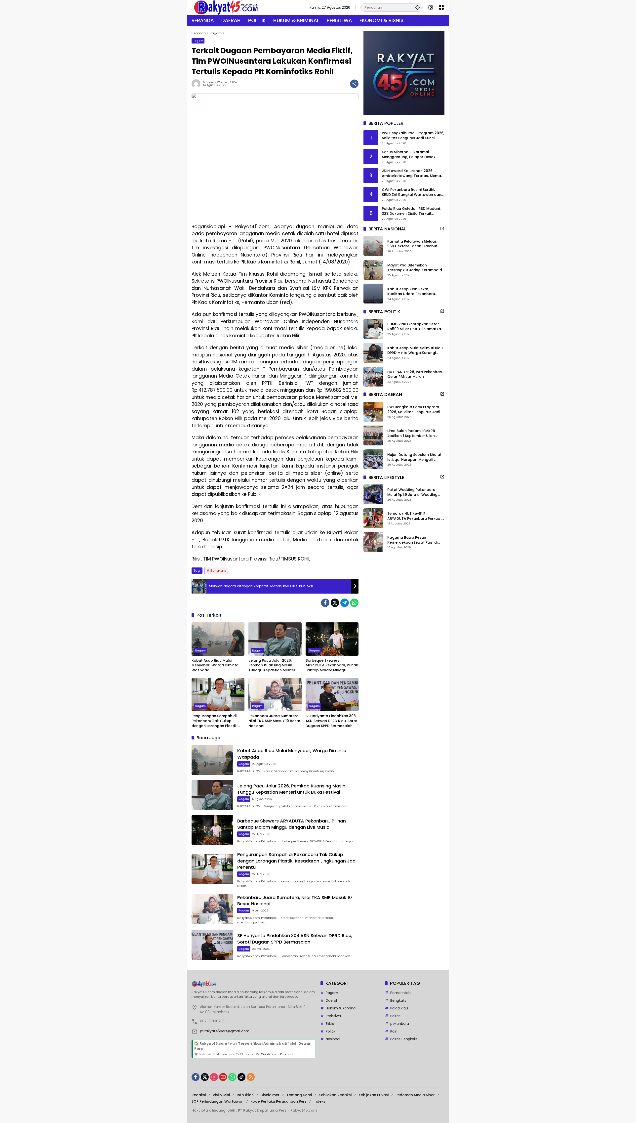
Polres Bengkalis (403, 1039)
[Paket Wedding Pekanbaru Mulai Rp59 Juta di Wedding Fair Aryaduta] (373, 494)
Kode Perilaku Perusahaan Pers (278, 1101)
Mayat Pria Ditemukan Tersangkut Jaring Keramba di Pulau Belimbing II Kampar (415, 268)
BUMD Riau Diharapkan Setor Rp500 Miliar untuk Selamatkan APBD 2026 (415, 327)
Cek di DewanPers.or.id (277, 1054)
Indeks (319, 1101)
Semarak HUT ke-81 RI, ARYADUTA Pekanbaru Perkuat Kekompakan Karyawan (414, 516)
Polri (393, 1031)
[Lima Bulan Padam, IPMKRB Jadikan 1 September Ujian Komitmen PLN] (373, 435)
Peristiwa (333, 1015)
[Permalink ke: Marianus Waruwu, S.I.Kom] (197, 83)
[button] (418, 7)
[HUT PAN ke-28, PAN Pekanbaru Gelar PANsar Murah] (373, 377)
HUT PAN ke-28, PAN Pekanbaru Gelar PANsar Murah (415, 374)
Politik (330, 1031)
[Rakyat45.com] (226, 7)
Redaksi (199, 1094)
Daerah (332, 1000)
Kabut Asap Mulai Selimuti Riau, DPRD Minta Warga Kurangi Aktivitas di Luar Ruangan (415, 350)
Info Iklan (245, 1094)
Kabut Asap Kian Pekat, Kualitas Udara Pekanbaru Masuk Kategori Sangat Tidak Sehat (414, 292)
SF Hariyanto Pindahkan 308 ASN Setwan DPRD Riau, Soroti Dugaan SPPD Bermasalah (332, 721)
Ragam (198, 41)
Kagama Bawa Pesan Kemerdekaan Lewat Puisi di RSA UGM (412, 540)
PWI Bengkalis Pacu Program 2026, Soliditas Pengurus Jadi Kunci (413, 136)
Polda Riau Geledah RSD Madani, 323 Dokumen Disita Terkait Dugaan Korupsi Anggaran (411, 211)
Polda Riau (399, 1008)
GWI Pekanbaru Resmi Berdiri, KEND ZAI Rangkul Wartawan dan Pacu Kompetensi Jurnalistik (411, 192)
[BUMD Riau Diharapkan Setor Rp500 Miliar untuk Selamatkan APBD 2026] (373, 329)
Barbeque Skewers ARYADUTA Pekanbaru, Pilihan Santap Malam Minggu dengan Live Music (332, 665)
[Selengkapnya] (442, 228)
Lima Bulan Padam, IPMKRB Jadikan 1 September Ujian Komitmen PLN (411, 433)
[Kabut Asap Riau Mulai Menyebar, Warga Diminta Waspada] (218, 639)
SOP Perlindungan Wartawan (217, 1101)
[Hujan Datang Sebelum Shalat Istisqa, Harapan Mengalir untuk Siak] (373, 459)
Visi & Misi (221, 1094)
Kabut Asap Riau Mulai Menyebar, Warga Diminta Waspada (215, 665)
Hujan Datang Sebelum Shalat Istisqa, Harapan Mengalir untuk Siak (414, 457)
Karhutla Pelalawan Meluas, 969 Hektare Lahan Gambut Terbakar (412, 244)
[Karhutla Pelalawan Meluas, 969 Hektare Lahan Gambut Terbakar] (373, 246)
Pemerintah (400, 992)
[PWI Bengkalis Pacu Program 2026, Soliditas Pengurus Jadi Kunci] (373, 412)
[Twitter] (335, 603)
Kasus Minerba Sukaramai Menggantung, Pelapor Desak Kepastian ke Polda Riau (409, 155)
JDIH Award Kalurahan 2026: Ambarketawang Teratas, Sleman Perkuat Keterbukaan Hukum (412, 173)
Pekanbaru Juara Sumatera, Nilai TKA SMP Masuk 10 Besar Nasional (274, 721)
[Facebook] (325, 603)
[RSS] (251, 1077)
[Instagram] (214, 1077)
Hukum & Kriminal (341, 1008)
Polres (395, 1015)
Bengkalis (218, 570)
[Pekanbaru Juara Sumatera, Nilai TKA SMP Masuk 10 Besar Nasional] (274, 694)
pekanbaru (399, 1023)
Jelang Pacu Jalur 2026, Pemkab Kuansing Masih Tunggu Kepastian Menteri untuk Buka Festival (272, 665)
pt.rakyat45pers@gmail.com (224, 1031)
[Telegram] (344, 603)
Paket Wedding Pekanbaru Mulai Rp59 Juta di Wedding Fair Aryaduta (412, 492)
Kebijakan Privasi (373, 1094)
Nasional (333, 1039)
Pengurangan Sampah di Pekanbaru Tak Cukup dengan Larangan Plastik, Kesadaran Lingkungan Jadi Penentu (217, 721)
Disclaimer (270, 1094)
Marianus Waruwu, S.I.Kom (221, 82)
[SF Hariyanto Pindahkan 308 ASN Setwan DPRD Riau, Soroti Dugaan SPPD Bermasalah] (332, 694)
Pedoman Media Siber (415, 1094)
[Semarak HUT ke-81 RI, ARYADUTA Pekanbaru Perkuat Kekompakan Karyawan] (373, 518)
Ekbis (330, 1023)
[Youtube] (223, 1077)
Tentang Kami (299, 1094)
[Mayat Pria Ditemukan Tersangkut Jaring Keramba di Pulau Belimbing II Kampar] (373, 270)
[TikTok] (241, 1077)
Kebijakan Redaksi (335, 1094)
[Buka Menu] (441, 7)
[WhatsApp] (354, 603)
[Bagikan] (354, 84)
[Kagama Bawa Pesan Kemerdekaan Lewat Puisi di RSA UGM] (373, 542)
